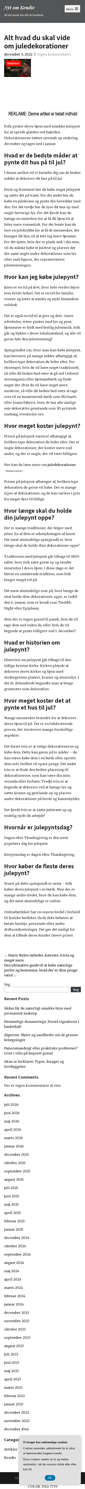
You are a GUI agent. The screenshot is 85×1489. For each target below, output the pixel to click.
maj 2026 (11, 1121)
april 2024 (12, 1279)
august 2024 (14, 1263)
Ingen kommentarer (54, 54)
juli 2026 (11, 1105)
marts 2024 (13, 1288)
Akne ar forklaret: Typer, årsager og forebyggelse (34, 1064)
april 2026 (12, 1129)
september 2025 (17, 1171)
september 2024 (17, 1254)
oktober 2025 (15, 1163)
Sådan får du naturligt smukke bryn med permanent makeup (37, 1010)
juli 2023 (11, 1354)
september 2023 (17, 1337)
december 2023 (16, 1313)
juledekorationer (62, 465)
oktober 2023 (15, 1329)
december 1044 (16, 1429)
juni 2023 (11, 1362)
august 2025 (14, 1179)
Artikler (11, 1449)
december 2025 (16, 1154)
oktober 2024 (15, 1246)
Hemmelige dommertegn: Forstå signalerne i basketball (41, 1024)
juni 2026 (12, 1113)
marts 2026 (13, 1138)
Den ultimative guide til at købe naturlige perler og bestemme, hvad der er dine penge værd (40, 970)
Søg (7, 984)
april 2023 (12, 1379)
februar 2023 (14, 1396)
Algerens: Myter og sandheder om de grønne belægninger (41, 1037)
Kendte (10, 1458)
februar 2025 (14, 1221)
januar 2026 (14, 1146)
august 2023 (14, 1346)
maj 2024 (11, 1271)
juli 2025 (11, 1188)
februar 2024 (14, 1296)
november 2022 (17, 1421)
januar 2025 (13, 1229)
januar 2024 (14, 1304)
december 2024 (16, 1238)
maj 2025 (11, 1204)
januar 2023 (13, 1404)
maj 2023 (11, 1371)
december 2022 (16, 1412)
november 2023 (16, 1321)
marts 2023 (13, 1387)
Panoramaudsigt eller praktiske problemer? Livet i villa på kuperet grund (41, 1050)
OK (50, 1477)
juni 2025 (11, 1196)
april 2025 (12, 1213)
